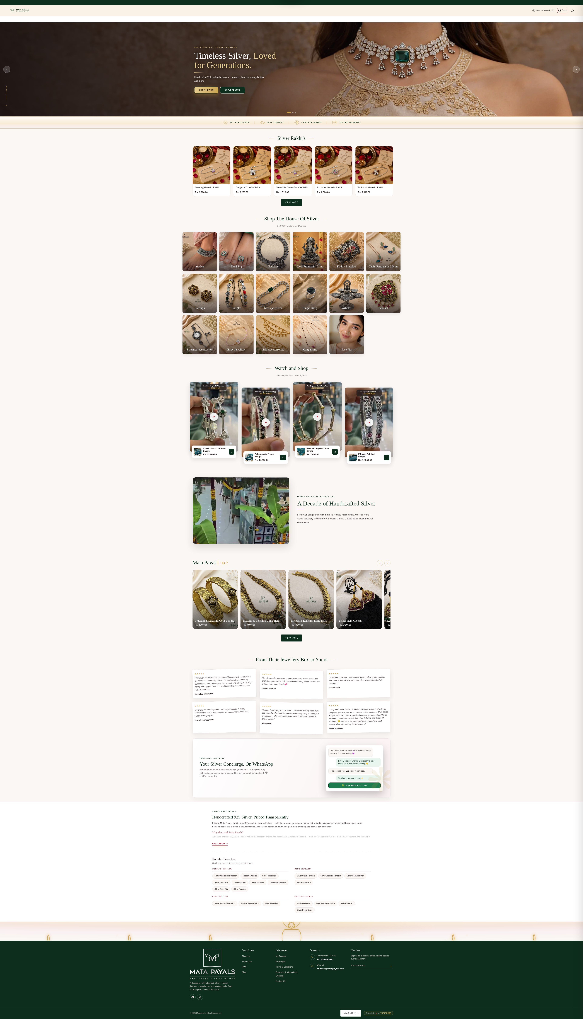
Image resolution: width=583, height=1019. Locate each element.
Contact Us (281, 981)
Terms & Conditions (284, 967)
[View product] (231, 452)
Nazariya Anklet (250, 876)
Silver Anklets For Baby (225, 903)
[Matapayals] (19, 10)
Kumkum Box (347, 903)
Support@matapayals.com (330, 969)
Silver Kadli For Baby (250, 903)
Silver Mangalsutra (278, 882)
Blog (244, 972)
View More (291, 202)
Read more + (220, 843)
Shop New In (206, 90)
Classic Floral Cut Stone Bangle (214, 449)
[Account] (552, 10)
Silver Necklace (221, 882)
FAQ (244, 967)
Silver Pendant (240, 889)
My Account (281, 956)
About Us (246, 956)
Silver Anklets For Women (226, 876)
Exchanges (281, 961)
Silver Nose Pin (221, 889)
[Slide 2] (292, 112)
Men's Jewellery (304, 882)
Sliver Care (247, 961)
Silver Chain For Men (306, 876)
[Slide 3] (295, 112)
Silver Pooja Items (304, 910)
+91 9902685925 (325, 959)
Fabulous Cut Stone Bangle (264, 455)
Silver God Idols (303, 903)
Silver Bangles (258, 882)
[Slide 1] (289, 112)
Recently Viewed (543, 10)
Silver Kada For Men (355, 876)
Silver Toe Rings (269, 876)
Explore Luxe (232, 90)
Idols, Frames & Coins (325, 903)
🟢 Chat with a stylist (354, 785)
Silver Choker (240, 882)
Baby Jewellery (271, 903)
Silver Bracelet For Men (330, 876)
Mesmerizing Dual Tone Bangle (318, 449)
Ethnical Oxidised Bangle (366, 455)
